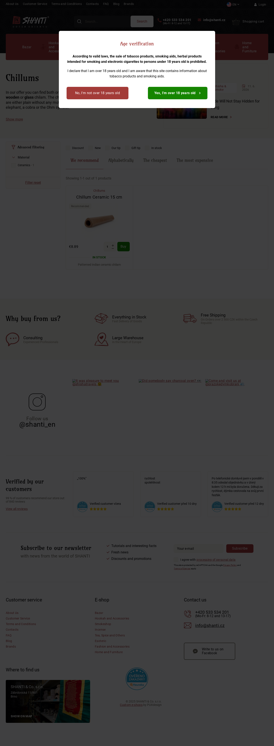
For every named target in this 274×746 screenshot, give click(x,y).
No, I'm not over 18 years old (97, 93)
